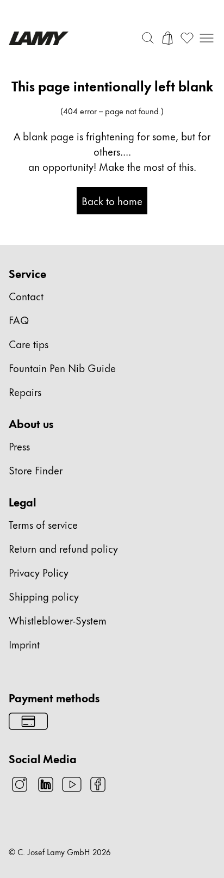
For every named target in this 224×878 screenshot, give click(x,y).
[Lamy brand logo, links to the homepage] (39, 38)
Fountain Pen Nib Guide (62, 367)
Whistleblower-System (58, 620)
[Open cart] (167, 38)
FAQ (19, 319)
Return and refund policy (63, 548)
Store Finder (36, 470)
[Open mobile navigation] (206, 38)
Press (19, 446)
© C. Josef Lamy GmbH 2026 (60, 852)
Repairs (25, 391)
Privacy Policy (39, 572)
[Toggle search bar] (148, 38)
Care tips (28, 343)
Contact (26, 296)
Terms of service (43, 524)
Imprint (24, 644)
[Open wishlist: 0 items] (187, 38)
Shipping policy (44, 596)
